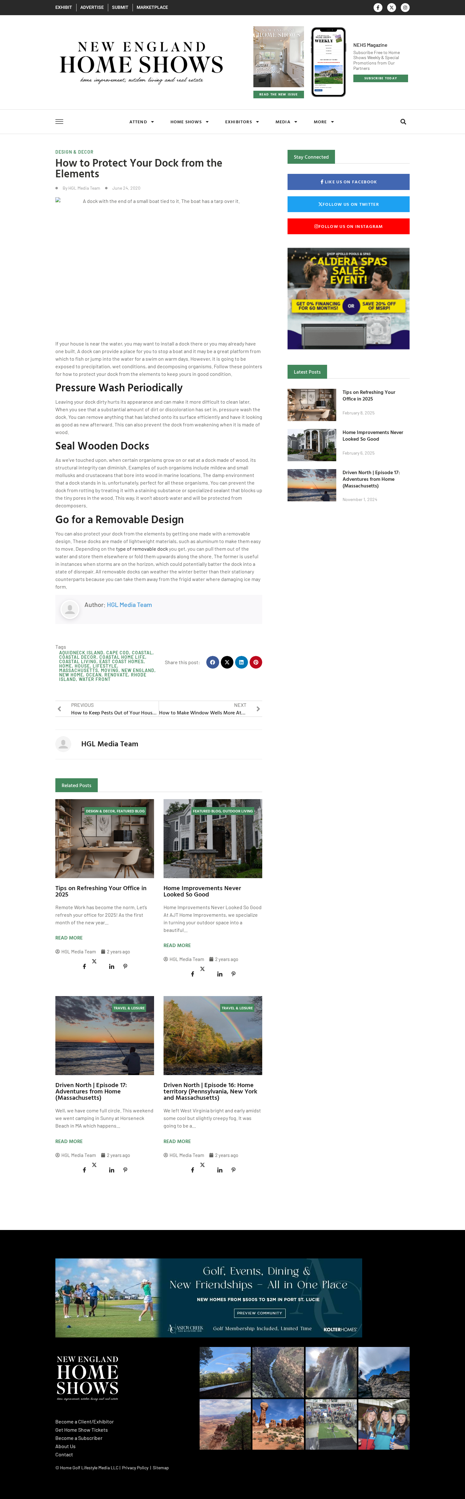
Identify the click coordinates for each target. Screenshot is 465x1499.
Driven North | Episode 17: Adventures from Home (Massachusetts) (91, 1091)
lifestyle (105, 666)
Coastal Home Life (122, 657)
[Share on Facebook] (84, 966)
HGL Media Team (129, 604)
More (320, 121)
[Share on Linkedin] (111, 966)
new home (71, 674)
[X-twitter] (391, 7)
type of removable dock (142, 549)
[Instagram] (405, 7)
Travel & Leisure (129, 1008)
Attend (138, 121)
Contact (64, 1454)
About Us (65, 1446)
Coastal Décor (77, 657)
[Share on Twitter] (98, 961)
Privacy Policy (135, 1467)
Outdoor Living (238, 811)
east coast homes (121, 661)
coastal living (77, 661)
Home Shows (186, 121)
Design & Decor (74, 152)
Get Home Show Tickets (81, 1430)
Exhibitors (238, 121)
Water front (95, 679)
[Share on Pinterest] (125, 966)
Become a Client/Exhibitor (84, 1421)
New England (137, 670)
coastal (142, 652)
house (82, 666)
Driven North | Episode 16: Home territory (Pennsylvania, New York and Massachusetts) (210, 1091)
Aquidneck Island (81, 652)
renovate (116, 674)
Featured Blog (131, 811)
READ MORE (69, 937)
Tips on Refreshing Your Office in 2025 (100, 891)
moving (110, 670)
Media (283, 121)
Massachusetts (78, 670)
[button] (403, 121)
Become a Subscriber (78, 1438)
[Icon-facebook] (378, 7)
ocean (94, 674)
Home (65, 666)
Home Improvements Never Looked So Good (202, 891)
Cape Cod (117, 652)
